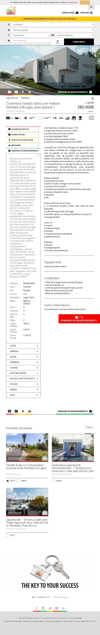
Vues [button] (12, 395)
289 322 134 (42, 597)
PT (91, 621)
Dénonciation (68, 621)
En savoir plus (72, 2)
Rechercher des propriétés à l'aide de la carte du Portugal (49, 19)
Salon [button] (13, 356)
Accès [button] (13, 345)
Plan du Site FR (80, 621)
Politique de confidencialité (33, 621)
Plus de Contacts (61, 597)
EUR (90, 111)
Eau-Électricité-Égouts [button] (22, 378)
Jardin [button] (13, 389)
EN (88, 621)
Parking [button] (14, 351)
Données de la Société (13, 621)
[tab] (23, 345)
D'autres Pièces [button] (18, 373)
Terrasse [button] (14, 362)
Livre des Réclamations (53, 621)
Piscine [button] (13, 384)
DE (94, 621)
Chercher (78, 41)
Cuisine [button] (14, 367)
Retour (89, 427)
